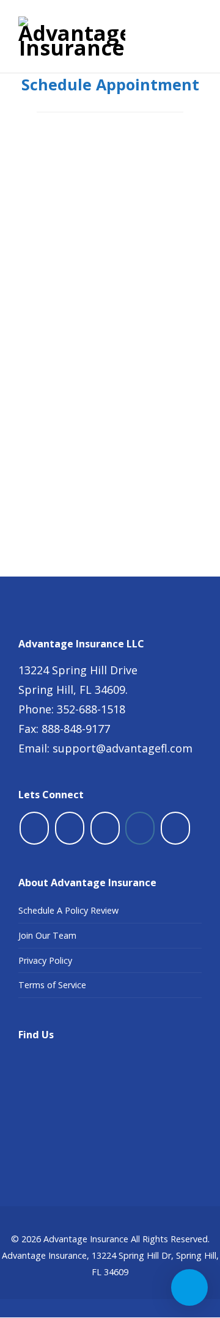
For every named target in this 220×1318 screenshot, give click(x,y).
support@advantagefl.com (123, 748)
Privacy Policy (45, 960)
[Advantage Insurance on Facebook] (34, 828)
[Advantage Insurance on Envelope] (175, 828)
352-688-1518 (91, 709)
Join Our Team (47, 935)
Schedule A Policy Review (68, 910)
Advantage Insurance (85, 1239)
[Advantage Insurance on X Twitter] (69, 828)
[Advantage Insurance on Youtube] (105, 828)
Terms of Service (52, 985)
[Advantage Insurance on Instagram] (140, 828)
